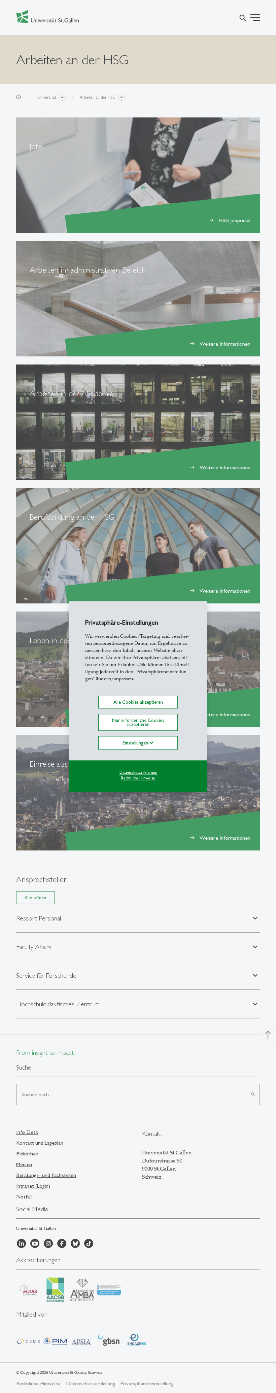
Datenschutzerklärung (138, 772)
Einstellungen (136, 743)
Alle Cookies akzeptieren (138, 702)
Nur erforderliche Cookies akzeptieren (138, 722)
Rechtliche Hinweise (138, 778)
